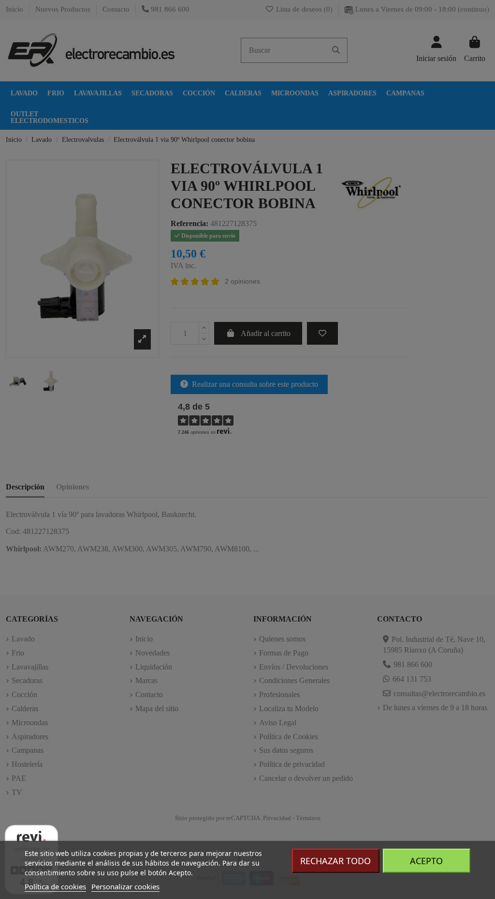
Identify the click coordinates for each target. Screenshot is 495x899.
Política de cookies (55, 886)
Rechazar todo (335, 861)
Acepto (426, 861)
